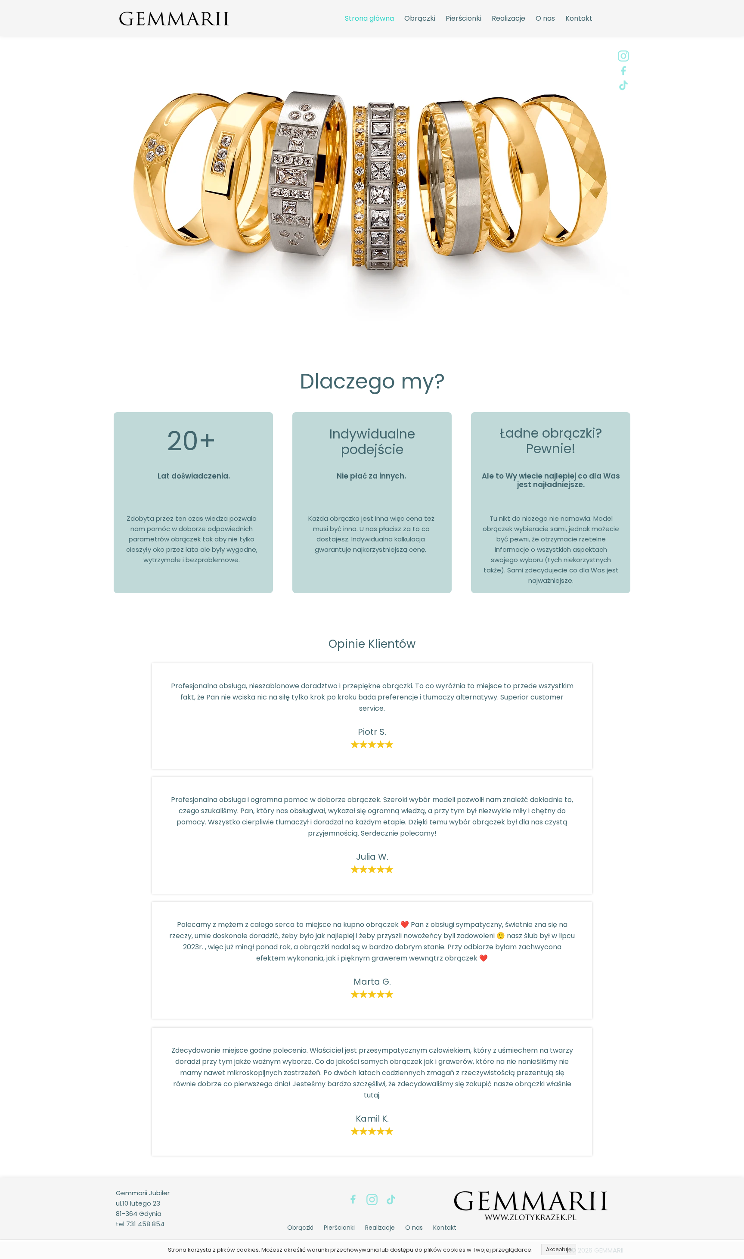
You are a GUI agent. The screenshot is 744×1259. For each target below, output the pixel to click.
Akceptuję (558, 1249)
